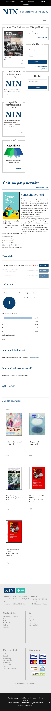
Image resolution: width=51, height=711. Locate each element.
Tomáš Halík (7, 660)
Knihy (30, 617)
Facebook (31, 1)
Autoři (5, 619)
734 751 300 (42, 599)
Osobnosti (7, 664)
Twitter (42, 1)
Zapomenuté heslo (40, 67)
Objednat (43, 265)
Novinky (31, 619)
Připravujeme (33, 623)
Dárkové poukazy (9, 669)
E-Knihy (31, 621)
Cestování (6, 662)
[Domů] (25, 12)
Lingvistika (7, 658)
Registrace (43, 69)
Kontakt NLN (10, 1)
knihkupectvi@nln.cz (39, 604)
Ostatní (5, 667)
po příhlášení (34, 358)
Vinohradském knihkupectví (27, 596)
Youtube (25, 5)
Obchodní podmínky (10, 617)
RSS (21, 1)
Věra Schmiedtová (32, 194)
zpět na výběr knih (42, 188)
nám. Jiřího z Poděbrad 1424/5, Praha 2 (17, 599)
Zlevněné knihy (34, 625)
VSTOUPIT (19, 168)
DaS (4, 621)
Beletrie (6, 656)
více (22, 63)
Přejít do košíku (41, 37)
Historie (6, 654)
